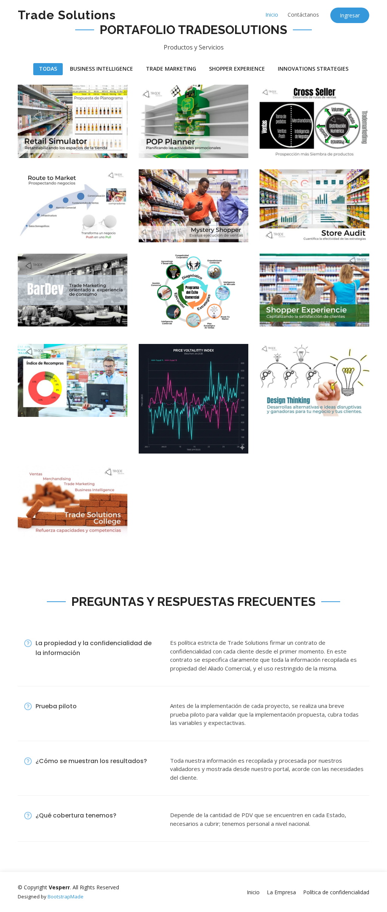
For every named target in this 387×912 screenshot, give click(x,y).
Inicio (271, 14)
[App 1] (30, 142)
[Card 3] (272, 311)
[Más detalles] (165, 227)
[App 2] (30, 227)
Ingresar (350, 15)
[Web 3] (151, 317)
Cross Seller (297, 101)
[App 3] (30, 311)
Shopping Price (184, 404)
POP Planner (176, 101)
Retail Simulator (65, 93)
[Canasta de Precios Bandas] (151, 438)
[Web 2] (272, 227)
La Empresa (281, 892)
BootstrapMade (66, 896)
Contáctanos (303, 14)
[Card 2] (151, 227)
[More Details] (44, 142)
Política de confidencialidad (336, 892)
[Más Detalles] (165, 317)
